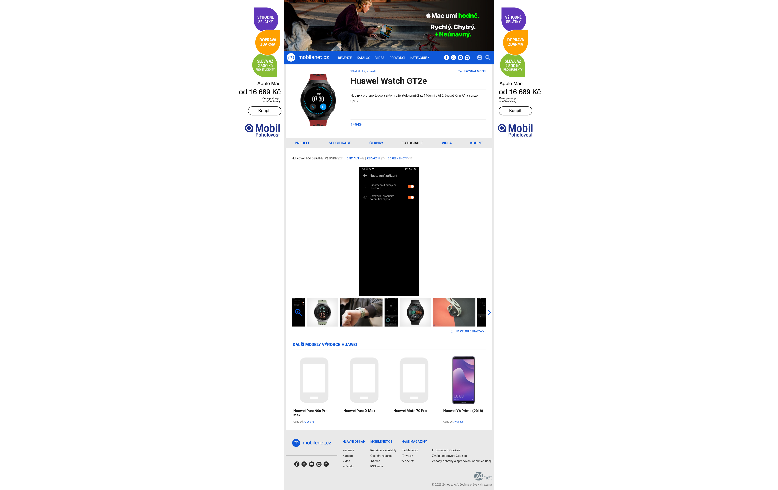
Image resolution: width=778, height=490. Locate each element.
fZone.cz (408, 461)
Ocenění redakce (381, 455)
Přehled (302, 143)
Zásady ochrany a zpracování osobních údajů (462, 461)
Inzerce (375, 461)
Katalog (363, 58)
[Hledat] (488, 58)
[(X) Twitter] (453, 58)
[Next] (470, 231)
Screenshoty (401, 158)
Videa (379, 58)
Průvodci (397, 58)
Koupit (476, 143)
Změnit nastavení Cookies (449, 455)
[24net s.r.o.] (483, 479)
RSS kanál (377, 466)
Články (376, 143)
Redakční (376, 158)
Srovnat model (474, 71)
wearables (358, 71)
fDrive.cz (407, 455)
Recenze (345, 58)
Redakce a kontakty (383, 450)
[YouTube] (460, 58)
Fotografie (412, 143)
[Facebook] (446, 58)
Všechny (334, 158)
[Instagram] (467, 58)
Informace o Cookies (446, 450)
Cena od (303, 421)
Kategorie (418, 58)
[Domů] (308, 57)
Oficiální (355, 158)
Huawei (371, 71)
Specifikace (340, 143)
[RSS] (326, 465)
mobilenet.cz (410, 450)
